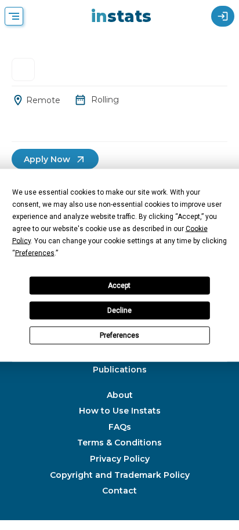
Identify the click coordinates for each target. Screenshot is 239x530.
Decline (119, 310)
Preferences (119, 335)
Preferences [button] (35, 252)
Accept (119, 286)
